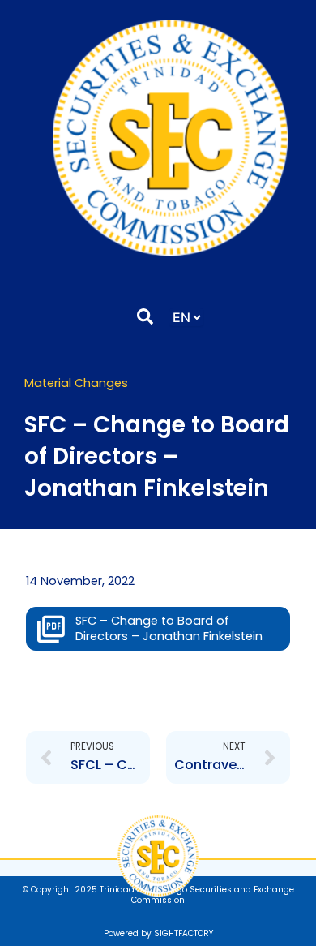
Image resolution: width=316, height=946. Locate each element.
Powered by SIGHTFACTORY (158, 933)
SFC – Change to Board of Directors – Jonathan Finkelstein (169, 628)
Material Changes (76, 383)
